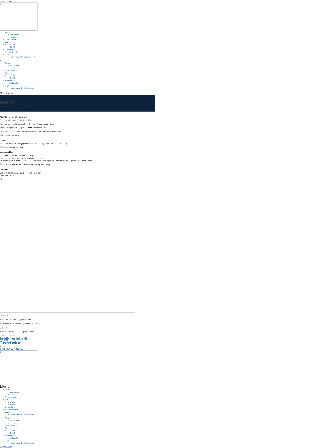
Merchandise (10, 44)
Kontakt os (14, 37)
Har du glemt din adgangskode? (22, 57)
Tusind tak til (10, 342)
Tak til (12, 47)
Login (7, 54)
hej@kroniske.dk (14, 338)
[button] (71, 60)
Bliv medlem (10, 49)
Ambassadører (11, 39)
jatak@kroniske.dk (17, 120)
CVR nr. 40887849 (12, 349)
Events (7, 42)
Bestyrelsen (14, 34)
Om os (7, 32)
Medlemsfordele (11, 52)
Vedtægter (4, 346)
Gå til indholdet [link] (6, 1)
